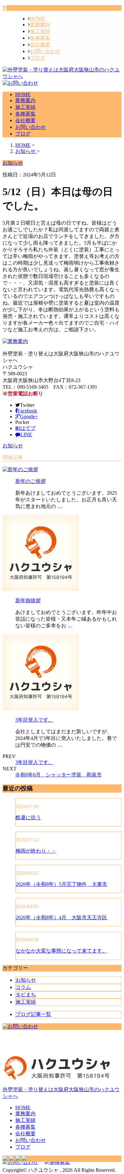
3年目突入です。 (34, 719)
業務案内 (40, 24)
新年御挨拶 (28, 600)
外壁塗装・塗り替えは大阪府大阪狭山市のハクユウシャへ (61, 1093)
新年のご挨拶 (30, 481)
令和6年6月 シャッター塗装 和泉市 (58, 774)
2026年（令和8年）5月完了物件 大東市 (61, 884)
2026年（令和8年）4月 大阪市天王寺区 (61, 917)
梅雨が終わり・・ (36, 851)
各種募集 (40, 38)
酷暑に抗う (28, 817)
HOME (37, 18)
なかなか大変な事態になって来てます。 (61, 950)
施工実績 (40, 31)
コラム (23, 987)
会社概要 (40, 44)
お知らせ (13, 445)
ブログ (37, 58)
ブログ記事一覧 (33, 1014)
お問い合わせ (45, 51)
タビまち (26, 994)
